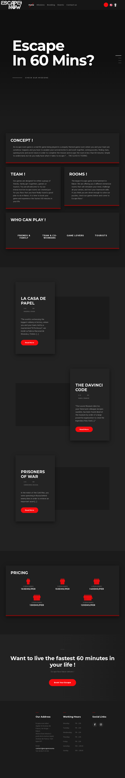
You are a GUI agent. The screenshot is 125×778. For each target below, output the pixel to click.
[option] (62, 59)
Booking (51, 5)
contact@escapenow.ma (45, 748)
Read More (29, 343)
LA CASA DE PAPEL (33, 300)
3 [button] (116, 61)
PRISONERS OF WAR (33, 474)
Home (31, 5)
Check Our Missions (36, 78)
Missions (41, 5)
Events (60, 5)
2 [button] (116, 59)
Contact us (71, 5)
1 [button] (116, 56)
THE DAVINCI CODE (89, 387)
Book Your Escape (62, 682)
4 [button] (116, 63)
